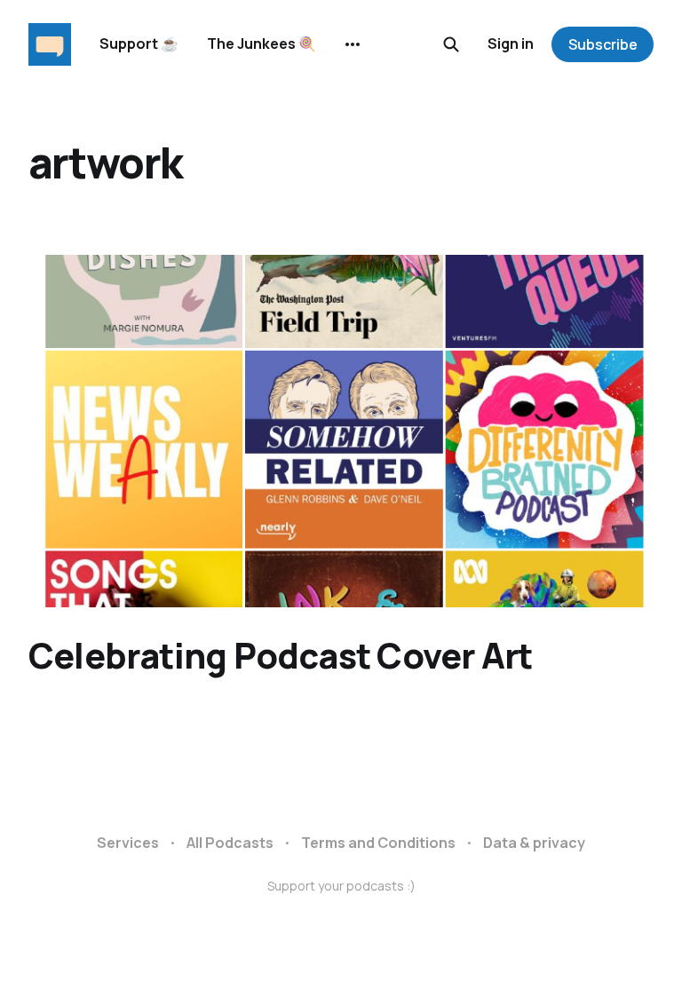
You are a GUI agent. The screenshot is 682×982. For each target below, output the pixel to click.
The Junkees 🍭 (261, 43)
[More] (352, 44)
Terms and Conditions (378, 842)
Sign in (511, 43)
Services (128, 842)
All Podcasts (230, 842)
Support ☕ (138, 43)
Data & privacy (534, 842)
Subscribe (603, 44)
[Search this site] (451, 44)
